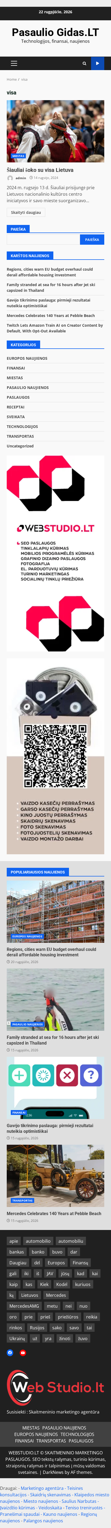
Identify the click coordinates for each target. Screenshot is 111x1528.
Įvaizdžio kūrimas (17, 1508)
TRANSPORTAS (20, 436)
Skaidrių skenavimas (50, 1495)
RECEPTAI (16, 407)
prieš (45, 1317)
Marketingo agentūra (42, 1488)
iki (26, 1274)
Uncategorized (20, 446)
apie (13, 1241)
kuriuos (83, 1284)
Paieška (18, 229)
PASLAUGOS (18, 397)
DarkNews (53, 1472)
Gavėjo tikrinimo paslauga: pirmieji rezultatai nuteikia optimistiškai (55, 1088)
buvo (57, 1252)
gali (12, 1274)
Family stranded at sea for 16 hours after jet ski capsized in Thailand (55, 1000)
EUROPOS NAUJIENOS (27, 358)
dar (73, 1252)
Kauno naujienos (60, 1514)
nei (68, 1306)
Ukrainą (17, 1339)
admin (20, 177)
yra (48, 1339)
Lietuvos (29, 1295)
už (35, 1339)
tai (89, 1328)
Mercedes (56, 1295)
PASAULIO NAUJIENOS (28, 387)
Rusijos (37, 1328)
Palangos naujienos (43, 1521)
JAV (50, 1274)
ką (11, 1295)
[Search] (84, 63)
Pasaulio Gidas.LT (55, 32)
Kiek (44, 1284)
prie (29, 1317)
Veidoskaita (50, 1508)
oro (13, 1317)
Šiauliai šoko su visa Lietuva (55, 131)
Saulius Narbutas (79, 1501)
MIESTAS (18, 156)
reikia (91, 1317)
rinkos (15, 1328)
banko (38, 1252)
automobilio (38, 1241)
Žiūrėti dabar (97, 63)
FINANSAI (16, 368)
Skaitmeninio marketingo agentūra (64, 1412)
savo (74, 1328)
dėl (37, 1263)
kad (80, 1274)
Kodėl (61, 1284)
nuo (83, 1306)
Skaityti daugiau (26, 212)
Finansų (80, 1263)
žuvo (83, 1339)
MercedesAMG (24, 1306)
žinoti (64, 1339)
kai (95, 1274)
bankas (16, 1252)
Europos (56, 1263)
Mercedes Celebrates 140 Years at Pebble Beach (51, 315)
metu (52, 1306)
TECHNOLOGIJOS (22, 426)
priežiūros (68, 1317)
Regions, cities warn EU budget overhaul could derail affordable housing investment (55, 912)
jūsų (65, 1274)
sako (57, 1328)
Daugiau (17, 1263)
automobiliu (70, 1241)
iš (37, 1274)
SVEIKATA (16, 416)
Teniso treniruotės (84, 1508)
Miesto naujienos (40, 1501)
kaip (13, 1284)
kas (29, 1284)
